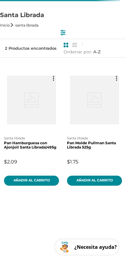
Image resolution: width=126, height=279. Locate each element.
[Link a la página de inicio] (7, 25)
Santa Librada (27, 25)
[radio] (66, 45)
